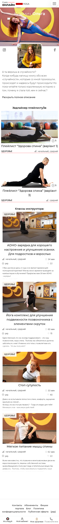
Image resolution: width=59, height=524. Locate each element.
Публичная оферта (38, 511)
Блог (28, 508)
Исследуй (7, 521)
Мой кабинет (22, 521)
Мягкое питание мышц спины (29, 446)
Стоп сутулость (29, 385)
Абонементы (31, 505)
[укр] (53, 511)
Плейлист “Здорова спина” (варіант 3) (30, 193)
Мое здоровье (36, 522)
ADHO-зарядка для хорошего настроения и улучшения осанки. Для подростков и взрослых (29, 249)
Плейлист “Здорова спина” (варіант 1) (29, 146)
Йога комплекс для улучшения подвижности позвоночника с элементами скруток (29, 319)
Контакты (17, 505)
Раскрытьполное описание (18, 97)
